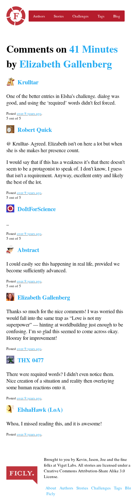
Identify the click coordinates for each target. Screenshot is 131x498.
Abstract (28, 249)
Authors (39, 16)
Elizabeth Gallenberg (65, 63)
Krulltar (27, 82)
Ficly (15, 15)
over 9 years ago (29, 113)
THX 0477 (30, 360)
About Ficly (50, 490)
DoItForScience (36, 208)
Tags (101, 16)
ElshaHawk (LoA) (40, 409)
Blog (116, 16)
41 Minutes (93, 48)
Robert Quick (34, 129)
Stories (59, 16)
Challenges (80, 16)
